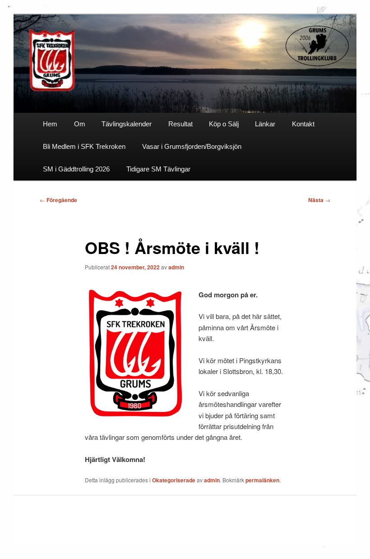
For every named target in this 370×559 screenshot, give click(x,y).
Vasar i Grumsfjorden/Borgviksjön (191, 146)
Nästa (319, 200)
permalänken (262, 480)
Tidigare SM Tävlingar (158, 169)
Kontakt (303, 124)
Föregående (58, 200)
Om (79, 124)
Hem (50, 124)
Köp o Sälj (224, 124)
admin (176, 267)
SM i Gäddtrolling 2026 (76, 169)
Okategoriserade (173, 480)
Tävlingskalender (127, 124)
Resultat (180, 124)
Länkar (265, 124)
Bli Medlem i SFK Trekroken (84, 146)
